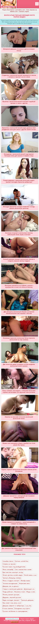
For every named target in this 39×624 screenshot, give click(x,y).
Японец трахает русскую (10, 594)
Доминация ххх (29, 589)
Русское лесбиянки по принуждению (14, 611)
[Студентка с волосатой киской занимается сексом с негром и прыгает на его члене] (19, 53)
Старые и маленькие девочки (12, 589)
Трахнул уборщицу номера (11, 578)
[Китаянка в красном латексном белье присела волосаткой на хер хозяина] (19, 316)
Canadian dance (7, 561)
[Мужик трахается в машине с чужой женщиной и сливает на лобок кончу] (19, 500)
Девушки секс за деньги (10, 586)
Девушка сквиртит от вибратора (13, 605)
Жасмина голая (19, 592)
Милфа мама (25, 580)
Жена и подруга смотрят (10, 580)
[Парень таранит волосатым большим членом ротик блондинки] (19, 447)
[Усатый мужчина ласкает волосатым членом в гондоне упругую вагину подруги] (19, 237)
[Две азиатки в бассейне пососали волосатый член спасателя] (19, 526)
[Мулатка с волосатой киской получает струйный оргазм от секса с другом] (19, 79)
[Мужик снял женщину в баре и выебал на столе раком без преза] (19, 421)
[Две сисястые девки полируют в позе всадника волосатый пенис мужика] (19, 342)
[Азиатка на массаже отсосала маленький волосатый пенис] (19, 395)
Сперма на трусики (9, 564)
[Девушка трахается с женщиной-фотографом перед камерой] (19, 473)
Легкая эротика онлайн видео (12, 575)
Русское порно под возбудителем (13, 567)
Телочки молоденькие (9, 583)
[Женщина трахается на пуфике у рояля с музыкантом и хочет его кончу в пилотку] (19, 263)
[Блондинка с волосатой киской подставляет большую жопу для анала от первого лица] (19, 132)
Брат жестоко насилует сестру (12, 572)
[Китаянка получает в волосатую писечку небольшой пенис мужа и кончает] (19, 211)
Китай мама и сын (30, 575)
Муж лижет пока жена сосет (11, 603)
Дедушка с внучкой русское (11, 597)
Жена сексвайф (7, 569)
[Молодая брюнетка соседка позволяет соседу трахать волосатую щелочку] (19, 184)
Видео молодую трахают (10, 600)
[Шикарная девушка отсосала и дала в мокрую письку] (19, 27)
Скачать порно (24, 11)
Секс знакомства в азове (23, 569)
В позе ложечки (7, 608)
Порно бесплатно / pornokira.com (13, 10)
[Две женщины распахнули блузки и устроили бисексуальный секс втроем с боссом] (19, 290)
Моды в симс (30, 592)
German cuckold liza (21, 561)
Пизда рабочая (7, 592)
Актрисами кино (24, 583)
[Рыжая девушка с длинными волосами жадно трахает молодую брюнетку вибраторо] (19, 158)
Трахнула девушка (27, 600)
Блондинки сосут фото (22, 608)
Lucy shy (28, 605)
